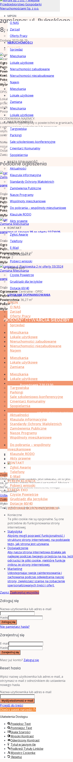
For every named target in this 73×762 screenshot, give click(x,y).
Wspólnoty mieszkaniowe (28, 201)
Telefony (16, 241)
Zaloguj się (31, 660)
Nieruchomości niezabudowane (32, 76)
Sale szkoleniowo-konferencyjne (32, 142)
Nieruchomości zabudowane (30, 69)
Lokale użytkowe (22, 63)
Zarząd (15, 29)
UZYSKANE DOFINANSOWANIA (28, 295)
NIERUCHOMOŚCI (20, 42)
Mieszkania (18, 56)
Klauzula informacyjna (25, 175)
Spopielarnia (19, 155)
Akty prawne (19, 221)
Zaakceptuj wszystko (24, 592)
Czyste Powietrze (22, 275)
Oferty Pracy (18, 36)
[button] (18, 709)
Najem (14, 82)
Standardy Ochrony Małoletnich (32, 182)
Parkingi (16, 135)
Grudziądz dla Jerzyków (26, 281)
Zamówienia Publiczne (25, 188)
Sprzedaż (16, 49)
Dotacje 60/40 (19, 288)
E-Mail (14, 248)
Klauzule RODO (20, 214)
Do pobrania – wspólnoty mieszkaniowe (38, 208)
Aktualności (18, 168)
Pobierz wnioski (21, 261)
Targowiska (18, 129)
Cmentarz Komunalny (25, 148)
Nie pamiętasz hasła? (15, 627)
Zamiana (16, 102)
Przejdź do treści (11, 705)
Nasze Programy (22, 195)
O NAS (14, 23)
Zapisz (5, 592)
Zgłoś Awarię (19, 234)
